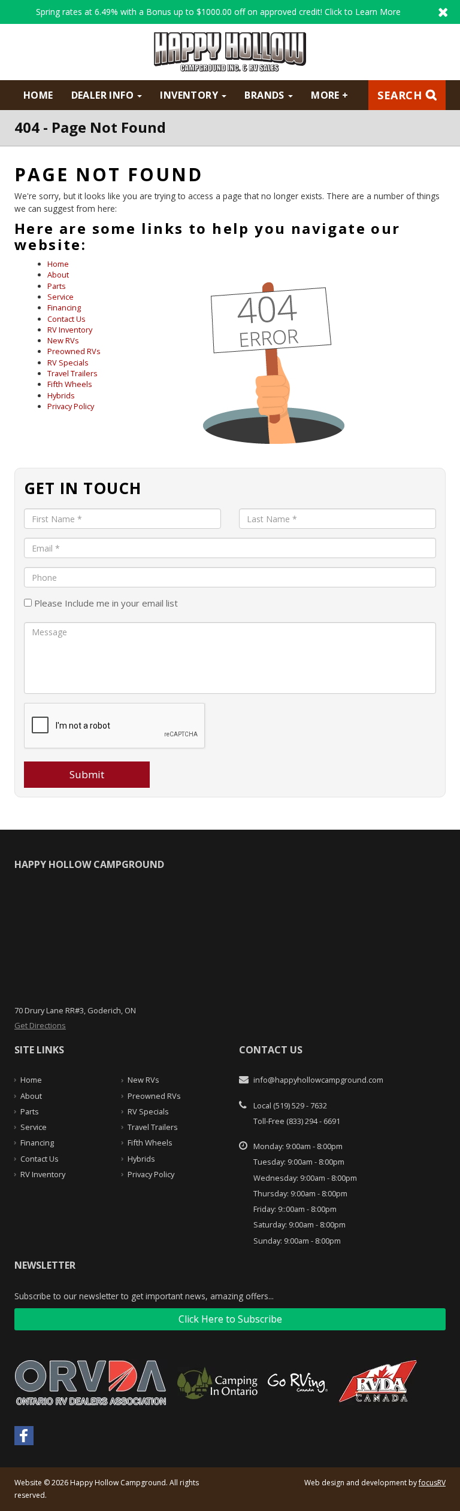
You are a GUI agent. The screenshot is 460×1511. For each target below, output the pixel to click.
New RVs (63, 340)
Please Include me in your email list (105, 603)
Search (399, 95)
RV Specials (68, 362)
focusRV (432, 1483)
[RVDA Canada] (383, 1382)
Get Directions (40, 1025)
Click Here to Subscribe (230, 1319)
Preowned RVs (74, 351)
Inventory (190, 95)
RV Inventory (69, 329)
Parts (56, 286)
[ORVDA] (95, 1382)
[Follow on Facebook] (24, 1435)
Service (60, 296)
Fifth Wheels (69, 384)
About (58, 274)
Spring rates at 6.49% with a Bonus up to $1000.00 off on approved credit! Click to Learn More (230, 12)
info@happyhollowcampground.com (318, 1079)
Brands (265, 95)
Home (38, 95)
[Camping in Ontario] (222, 1382)
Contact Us (66, 318)
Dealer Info (104, 95)
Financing (64, 307)
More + (329, 95)
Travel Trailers (72, 373)
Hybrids (61, 395)
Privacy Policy (70, 406)
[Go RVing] (302, 1382)
